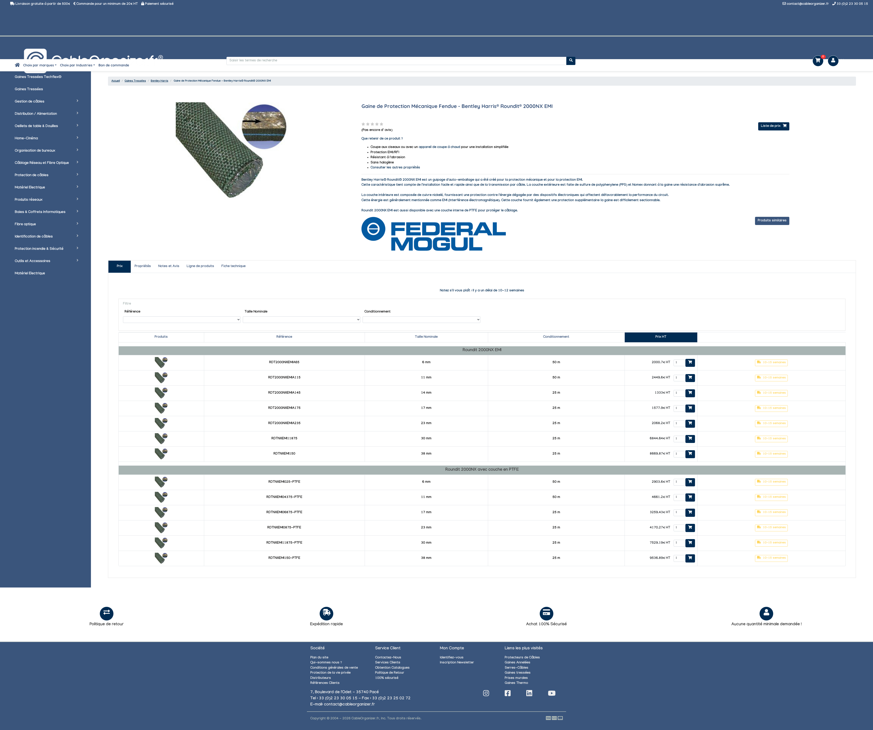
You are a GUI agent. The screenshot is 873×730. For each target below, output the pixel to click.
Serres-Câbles (516, 668)
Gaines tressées (518, 673)
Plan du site (319, 658)
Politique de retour (107, 624)
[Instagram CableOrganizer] (486, 695)
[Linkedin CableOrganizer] (529, 695)
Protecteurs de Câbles (522, 658)
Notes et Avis (168, 267)
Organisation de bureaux (35, 151)
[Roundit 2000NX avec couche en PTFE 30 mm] (161, 544)
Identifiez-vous (452, 658)
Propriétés (143, 267)
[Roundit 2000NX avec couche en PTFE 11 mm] (161, 498)
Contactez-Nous (388, 658)
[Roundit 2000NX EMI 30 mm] (161, 439)
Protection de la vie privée (330, 673)
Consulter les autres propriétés (395, 168)
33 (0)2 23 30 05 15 (852, 4)
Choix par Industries (76, 65)
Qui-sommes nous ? (326, 663)
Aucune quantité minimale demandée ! (766, 624)
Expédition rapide (326, 624)
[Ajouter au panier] (690, 363)
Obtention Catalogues (392, 668)
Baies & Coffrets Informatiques (40, 212)
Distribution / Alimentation (36, 114)
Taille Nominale (256, 312)
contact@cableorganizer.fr (808, 4)
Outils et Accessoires (32, 261)
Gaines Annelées (517, 663)
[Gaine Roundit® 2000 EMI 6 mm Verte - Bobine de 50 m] (161, 363)
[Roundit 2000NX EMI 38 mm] (161, 454)
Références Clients (325, 683)
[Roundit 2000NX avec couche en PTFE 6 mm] (161, 483)
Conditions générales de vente (334, 668)
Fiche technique (233, 267)
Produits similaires (772, 221)
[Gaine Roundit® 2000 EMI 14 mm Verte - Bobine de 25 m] (161, 394)
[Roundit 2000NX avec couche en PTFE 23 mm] (161, 528)
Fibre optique (25, 224)
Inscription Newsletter (457, 663)
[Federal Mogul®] (433, 234)
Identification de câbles (34, 237)
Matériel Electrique (30, 188)
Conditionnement (377, 312)
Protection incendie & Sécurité (39, 249)
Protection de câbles (31, 175)
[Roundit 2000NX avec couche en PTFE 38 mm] (161, 559)
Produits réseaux (29, 200)
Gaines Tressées (29, 90)
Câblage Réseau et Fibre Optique (42, 163)
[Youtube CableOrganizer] (552, 695)
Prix (120, 267)
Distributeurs (320, 678)
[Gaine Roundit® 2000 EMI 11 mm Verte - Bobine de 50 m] (161, 378)
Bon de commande (113, 65)
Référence (132, 312)
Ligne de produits (200, 267)
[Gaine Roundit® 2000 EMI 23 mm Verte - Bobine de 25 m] (161, 424)
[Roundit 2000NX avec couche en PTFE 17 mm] (161, 513)
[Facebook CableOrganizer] (508, 695)
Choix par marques (38, 65)
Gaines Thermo (516, 683)
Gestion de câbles (29, 102)
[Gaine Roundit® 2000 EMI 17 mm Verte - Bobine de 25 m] (161, 409)
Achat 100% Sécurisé (546, 624)
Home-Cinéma (26, 139)
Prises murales (516, 678)
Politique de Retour (389, 673)
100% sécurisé (386, 678)
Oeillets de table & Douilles (36, 126)
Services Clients (387, 663)
